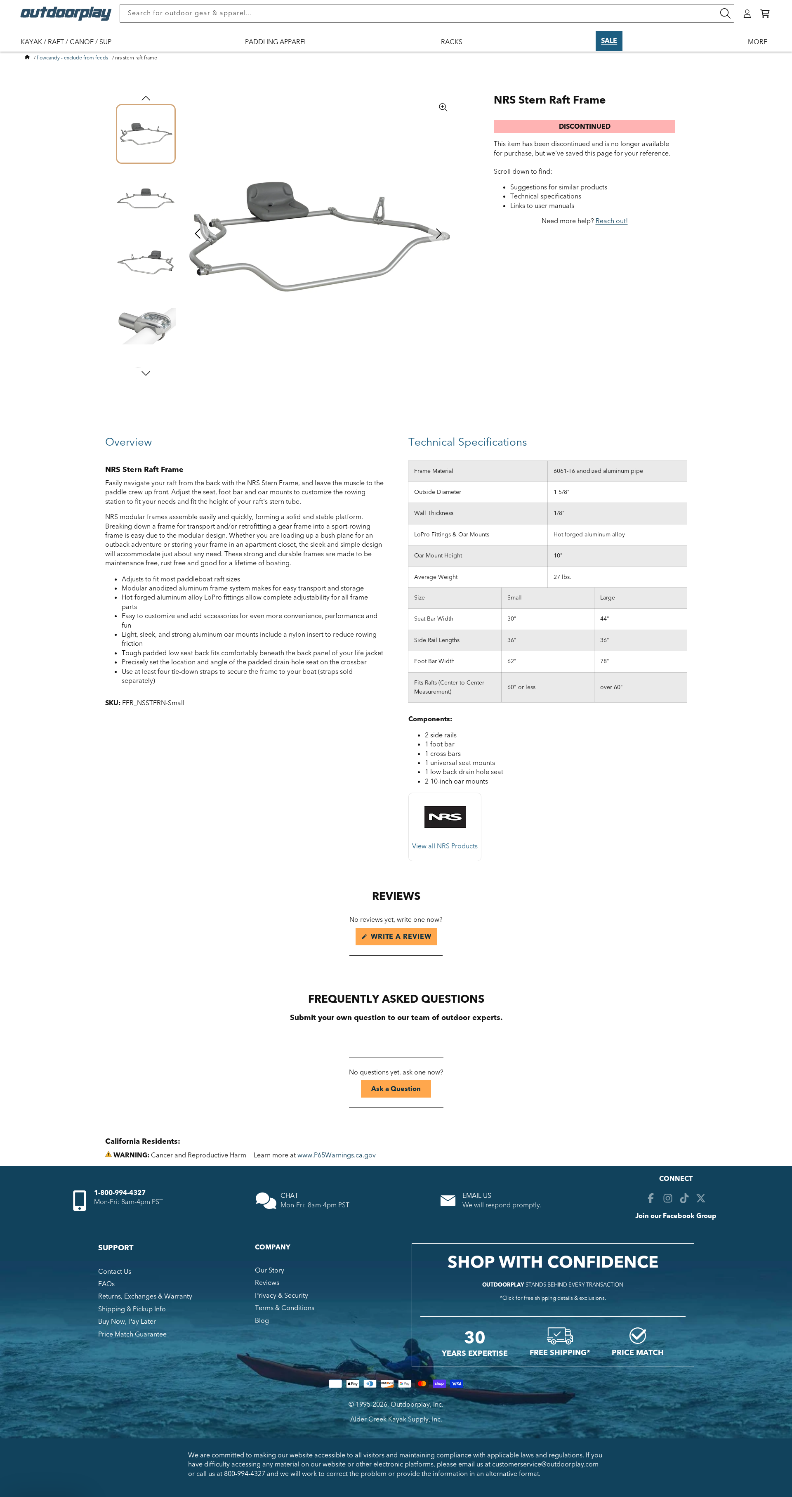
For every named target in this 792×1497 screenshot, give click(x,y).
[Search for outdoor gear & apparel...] (725, 13)
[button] (765, 13)
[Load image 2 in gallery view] (146, 198)
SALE (609, 40)
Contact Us (114, 1271)
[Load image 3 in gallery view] (146, 262)
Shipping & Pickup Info (132, 1309)
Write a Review (403, 938)
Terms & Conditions (284, 1308)
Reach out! (612, 221)
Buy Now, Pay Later (127, 1321)
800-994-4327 (244, 1473)
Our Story (269, 1270)
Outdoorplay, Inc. (417, 1404)
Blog (262, 1320)
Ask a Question (401, 1091)
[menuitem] (70, 47)
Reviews (267, 1282)
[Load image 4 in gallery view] (146, 326)
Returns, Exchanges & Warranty (145, 1296)
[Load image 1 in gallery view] (145, 134)
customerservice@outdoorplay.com (545, 1464)
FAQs (106, 1284)
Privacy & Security (281, 1295)
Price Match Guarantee (132, 1334)
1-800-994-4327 (120, 1192)
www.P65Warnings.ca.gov (336, 1155)
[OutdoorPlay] (27, 57)
